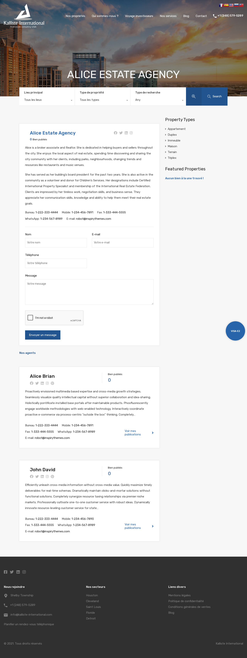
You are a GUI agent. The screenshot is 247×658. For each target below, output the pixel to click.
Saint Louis (93, 607)
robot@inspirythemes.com (93, 218)
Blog (186, 16)
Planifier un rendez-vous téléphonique (29, 624)
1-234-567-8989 (51, 218)
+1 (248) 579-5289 (230, 15)
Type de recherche (147, 92)
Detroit (91, 618)
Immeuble (174, 140)
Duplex (172, 134)
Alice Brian (42, 376)
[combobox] (47, 100)
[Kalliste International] (24, 26)
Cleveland (92, 601)
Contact (201, 16)
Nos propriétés (75, 16)
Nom (28, 234)
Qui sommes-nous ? (105, 16)
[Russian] (236, 5)
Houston (92, 595)
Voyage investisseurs (139, 16)
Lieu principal (33, 92)
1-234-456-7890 (83, 519)
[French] (221, 5)
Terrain (172, 152)
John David (42, 469)
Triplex (172, 158)
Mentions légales (179, 595)
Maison (172, 146)
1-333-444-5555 (114, 212)
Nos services (168, 16)
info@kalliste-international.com (31, 614)
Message (31, 275)
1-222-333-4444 (47, 212)
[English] (231, 5)
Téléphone (32, 255)
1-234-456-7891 (82, 212)
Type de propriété (92, 92)
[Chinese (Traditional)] (241, 5)
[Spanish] (226, 5)
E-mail (96, 234)
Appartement (177, 129)
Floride (90, 612)
